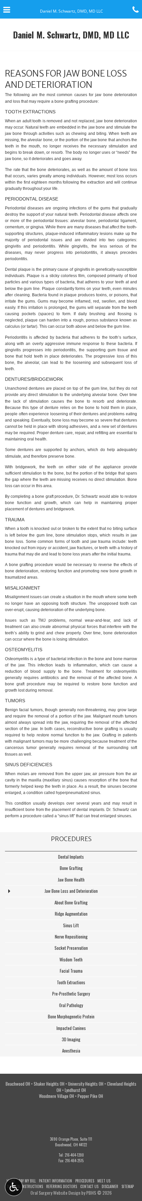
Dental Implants (71, 857)
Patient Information (55, 1180)
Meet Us (103, 1180)
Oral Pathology (71, 1005)
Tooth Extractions (71, 982)
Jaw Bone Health (71, 880)
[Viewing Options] (14, 1187)
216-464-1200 (74, 1155)
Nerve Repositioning (71, 937)
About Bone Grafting (71, 902)
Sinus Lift (71, 925)
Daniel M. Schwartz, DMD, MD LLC (71, 34)
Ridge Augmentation (71, 914)
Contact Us (89, 1186)
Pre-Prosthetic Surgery (71, 994)
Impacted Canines (71, 1028)
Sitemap (128, 1186)
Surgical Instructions (25, 1186)
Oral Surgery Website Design (55, 1192)
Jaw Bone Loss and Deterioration (71, 891)
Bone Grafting (71, 868)
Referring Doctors (61, 1186)
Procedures (71, 839)
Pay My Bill (27, 1180)
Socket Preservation (71, 948)
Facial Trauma (71, 971)
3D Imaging (71, 1039)
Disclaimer (110, 1186)
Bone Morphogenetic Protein (71, 1016)
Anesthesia (71, 1051)
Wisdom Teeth (71, 959)
